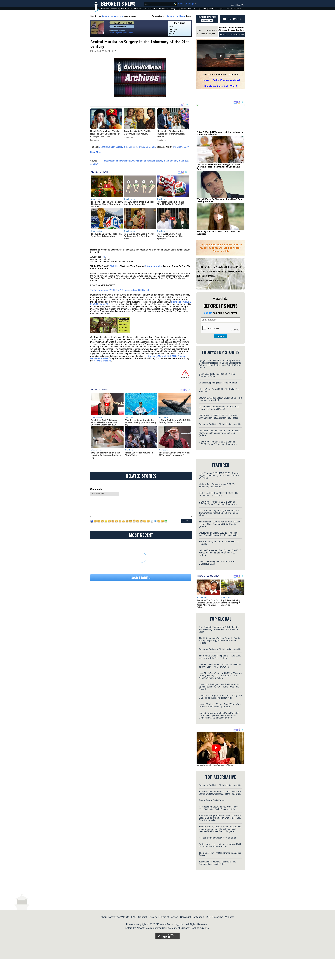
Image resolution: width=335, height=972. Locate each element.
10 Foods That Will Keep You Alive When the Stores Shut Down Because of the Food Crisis (220, 792)
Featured (105, 9)
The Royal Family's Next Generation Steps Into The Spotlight (170, 236)
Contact (142, 917)
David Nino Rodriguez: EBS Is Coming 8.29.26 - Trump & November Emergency (218, 443)
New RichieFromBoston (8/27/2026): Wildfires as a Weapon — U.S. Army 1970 (220, 665)
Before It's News (118, 3)
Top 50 (203, 9)
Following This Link (102, 361)
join (103, 257)
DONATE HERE (207, 20)
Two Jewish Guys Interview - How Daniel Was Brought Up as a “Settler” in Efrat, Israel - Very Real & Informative (220, 817)
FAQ (133, 917)
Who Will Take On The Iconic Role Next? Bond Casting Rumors (220, 200)
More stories (128, 33)
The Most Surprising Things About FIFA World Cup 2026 (170, 203)
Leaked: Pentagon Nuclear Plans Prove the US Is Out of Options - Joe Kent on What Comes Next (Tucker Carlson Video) (219, 715)
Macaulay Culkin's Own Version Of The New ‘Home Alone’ (174, 454)
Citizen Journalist (153, 266)
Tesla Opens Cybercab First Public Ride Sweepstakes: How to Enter (217, 863)
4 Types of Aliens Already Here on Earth (217, 838)
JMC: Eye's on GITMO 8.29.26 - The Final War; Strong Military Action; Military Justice (218, 416)
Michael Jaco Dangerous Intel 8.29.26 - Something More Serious (217, 485)
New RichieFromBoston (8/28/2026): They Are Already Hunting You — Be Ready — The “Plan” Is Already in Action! (220, 675)
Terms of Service (168, 917)
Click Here (115, 266)
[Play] (220, 56)
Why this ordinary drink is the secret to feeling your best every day (140, 422)
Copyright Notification (192, 917)
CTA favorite (96, 450)
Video (196, 9)
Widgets (229, 917)
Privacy (153, 917)
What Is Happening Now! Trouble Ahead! (218, 383)
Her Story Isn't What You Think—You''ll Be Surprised (218, 232)
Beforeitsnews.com (112, 16)
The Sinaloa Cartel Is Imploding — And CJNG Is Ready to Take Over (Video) (220, 657)
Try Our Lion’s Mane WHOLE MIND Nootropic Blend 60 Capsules (120, 290)
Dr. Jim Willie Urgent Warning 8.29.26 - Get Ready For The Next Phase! (219, 408)
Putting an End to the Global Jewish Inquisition (220, 424)
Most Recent (214, 9)
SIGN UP (207, 313)
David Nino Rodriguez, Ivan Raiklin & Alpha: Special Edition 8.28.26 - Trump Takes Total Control (219, 686)
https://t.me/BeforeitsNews (210, 280)
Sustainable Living (167, 9)
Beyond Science (135, 9)
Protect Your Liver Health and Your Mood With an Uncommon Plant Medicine (220, 845)
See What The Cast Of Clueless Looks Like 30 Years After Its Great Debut (208, 603)
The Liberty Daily (180, 147)
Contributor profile (115, 33)
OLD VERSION (232, 19)
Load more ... (140, 578)
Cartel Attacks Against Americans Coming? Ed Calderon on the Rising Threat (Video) (220, 696)
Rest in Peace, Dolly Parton (212, 800)
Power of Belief (150, 9)
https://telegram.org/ (232, 271)
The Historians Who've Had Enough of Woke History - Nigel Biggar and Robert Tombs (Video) (219, 524)
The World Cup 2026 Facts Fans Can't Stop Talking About (106, 235)
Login (233, 5)
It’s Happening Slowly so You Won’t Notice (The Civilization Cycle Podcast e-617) (219, 808)
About (104, 917)
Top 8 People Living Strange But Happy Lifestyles (230, 602)
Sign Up (240, 5)
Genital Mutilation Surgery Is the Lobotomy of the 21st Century (127, 147)
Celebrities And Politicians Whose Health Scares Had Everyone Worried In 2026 (104, 422)
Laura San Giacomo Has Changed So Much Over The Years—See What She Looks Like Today (219, 167)
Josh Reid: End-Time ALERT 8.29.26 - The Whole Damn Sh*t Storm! (219, 494)
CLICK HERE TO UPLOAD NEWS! (232, 35)
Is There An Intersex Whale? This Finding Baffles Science (174, 421)
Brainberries (96, 199)
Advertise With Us (119, 917)
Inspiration (181, 9)
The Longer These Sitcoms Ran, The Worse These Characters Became (107, 204)
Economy (115, 9)
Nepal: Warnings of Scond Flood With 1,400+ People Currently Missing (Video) (220, 705)
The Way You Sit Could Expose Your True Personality (139, 203)
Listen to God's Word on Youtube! (220, 80)
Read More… (96, 152)
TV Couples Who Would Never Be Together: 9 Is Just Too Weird (139, 236)
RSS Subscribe (214, 917)
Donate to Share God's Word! (220, 86)
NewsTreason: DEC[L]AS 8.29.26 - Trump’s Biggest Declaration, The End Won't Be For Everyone (219, 475)
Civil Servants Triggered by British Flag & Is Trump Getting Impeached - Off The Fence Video (219, 512)
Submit (220, 336)
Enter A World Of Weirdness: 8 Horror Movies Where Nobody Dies (220, 133)
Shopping (225, 9)
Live (190, 9)
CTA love (129, 417)
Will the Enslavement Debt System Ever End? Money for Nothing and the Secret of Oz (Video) (220, 433)
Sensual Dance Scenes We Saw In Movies (215, 765)
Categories (236, 9)
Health (123, 9)
